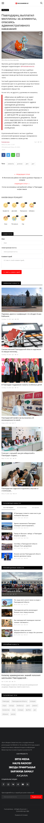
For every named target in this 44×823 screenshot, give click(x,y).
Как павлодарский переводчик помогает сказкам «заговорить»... (27, 621)
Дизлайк (14, 211)
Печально (14, 224)
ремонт (34, 705)
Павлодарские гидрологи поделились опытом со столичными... (20, 490)
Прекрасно (23, 211)
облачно (5, 714)
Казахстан (6, 710)
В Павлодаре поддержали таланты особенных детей (22, 385)
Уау (23, 224)
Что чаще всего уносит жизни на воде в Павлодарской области (27, 601)
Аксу (13, 710)
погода (11, 705)
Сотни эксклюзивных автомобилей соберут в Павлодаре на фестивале (22, 188)
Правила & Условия (21, 815)
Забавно (31, 211)
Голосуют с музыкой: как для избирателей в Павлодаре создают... (18, 454)
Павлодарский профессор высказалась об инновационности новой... (18, 419)
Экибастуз (20, 705)
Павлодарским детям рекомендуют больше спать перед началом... (26, 611)
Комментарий (7, 256)
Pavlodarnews (6, 142)
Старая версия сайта (34, 809)
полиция (32, 701)
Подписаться (36, 797)
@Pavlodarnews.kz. (28, 66)
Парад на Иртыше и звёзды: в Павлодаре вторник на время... (28, 535)
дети (27, 164)
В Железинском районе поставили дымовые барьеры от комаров (22, 179)
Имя (3, 239)
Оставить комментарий (11, 272)
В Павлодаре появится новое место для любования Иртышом (27, 514)
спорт (4, 705)
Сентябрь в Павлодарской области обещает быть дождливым (25, 545)
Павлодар (6, 701)
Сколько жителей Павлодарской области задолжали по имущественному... (21, 351)
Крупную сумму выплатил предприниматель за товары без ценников (28, 631)
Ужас (5, 224)
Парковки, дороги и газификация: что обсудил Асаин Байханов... (21, 315)
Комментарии (7, 234)
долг (33, 164)
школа (13, 714)
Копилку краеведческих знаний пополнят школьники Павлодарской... (21, 676)
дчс (35, 710)
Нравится (6, 211)
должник (20, 164)
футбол (28, 710)
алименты (11, 164)
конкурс (20, 710)
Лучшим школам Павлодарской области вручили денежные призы (27, 555)
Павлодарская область (19, 701)
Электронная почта (9, 248)
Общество (5, 10)
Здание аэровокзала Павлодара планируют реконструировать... (25, 524)
